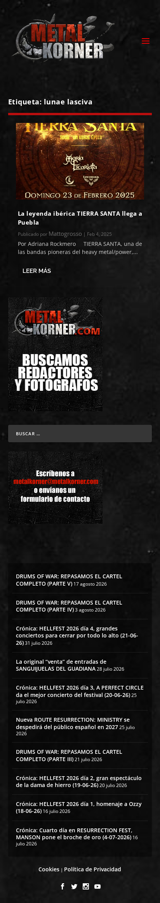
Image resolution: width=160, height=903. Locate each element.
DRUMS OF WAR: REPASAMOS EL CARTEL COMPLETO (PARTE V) (69, 579)
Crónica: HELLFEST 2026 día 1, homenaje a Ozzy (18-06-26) (79, 807)
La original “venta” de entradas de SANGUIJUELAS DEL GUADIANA (61, 665)
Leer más (37, 270)
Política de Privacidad (92, 869)
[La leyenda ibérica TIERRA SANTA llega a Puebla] (80, 161)
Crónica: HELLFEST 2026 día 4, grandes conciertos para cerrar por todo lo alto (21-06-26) (77, 635)
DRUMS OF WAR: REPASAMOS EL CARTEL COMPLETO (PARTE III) (69, 755)
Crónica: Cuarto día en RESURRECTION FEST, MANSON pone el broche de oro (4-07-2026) (74, 833)
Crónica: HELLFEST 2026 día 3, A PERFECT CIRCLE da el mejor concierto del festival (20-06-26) (80, 691)
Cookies (48, 869)
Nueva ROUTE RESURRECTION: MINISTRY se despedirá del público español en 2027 (73, 723)
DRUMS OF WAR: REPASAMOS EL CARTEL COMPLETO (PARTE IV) (69, 606)
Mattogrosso (65, 233)
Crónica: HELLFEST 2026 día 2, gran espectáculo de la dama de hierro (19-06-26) (79, 781)
